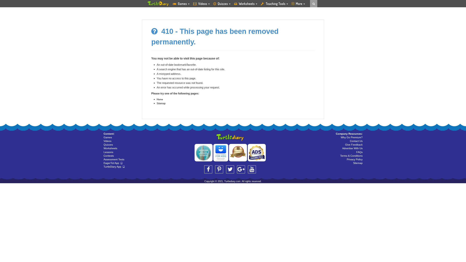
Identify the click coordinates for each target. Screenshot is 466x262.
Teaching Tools (275, 4)
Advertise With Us (352, 148)
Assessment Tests (114, 159)
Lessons (108, 152)
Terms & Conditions (351, 155)
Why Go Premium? (352, 137)
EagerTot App (112, 163)
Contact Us (356, 141)
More (299, 4)
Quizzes (223, 4)
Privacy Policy (355, 159)
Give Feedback (354, 144)
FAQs (359, 152)
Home (160, 99)
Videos (203, 4)
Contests (109, 155)
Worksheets (246, 4)
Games (182, 4)
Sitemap (161, 103)
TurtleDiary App (113, 166)
